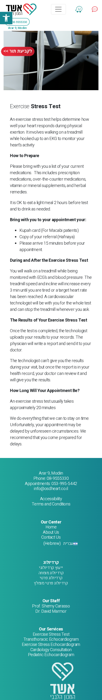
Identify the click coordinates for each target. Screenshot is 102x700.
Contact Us (50, 537)
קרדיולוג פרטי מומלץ (51, 583)
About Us (51, 532)
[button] (6, 18)
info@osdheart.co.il (51, 488)
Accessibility (51, 499)
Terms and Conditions (51, 504)
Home (51, 527)
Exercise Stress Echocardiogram (51, 644)
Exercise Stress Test (51, 634)
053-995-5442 (64, 484)
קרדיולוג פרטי (51, 578)
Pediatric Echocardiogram (51, 655)
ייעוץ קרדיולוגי (51, 568)
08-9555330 (58, 478)
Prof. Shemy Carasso (51, 606)
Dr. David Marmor (50, 611)
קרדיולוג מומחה (51, 573)
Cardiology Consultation (51, 650)
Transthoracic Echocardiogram (51, 639)
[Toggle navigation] (58, 9)
